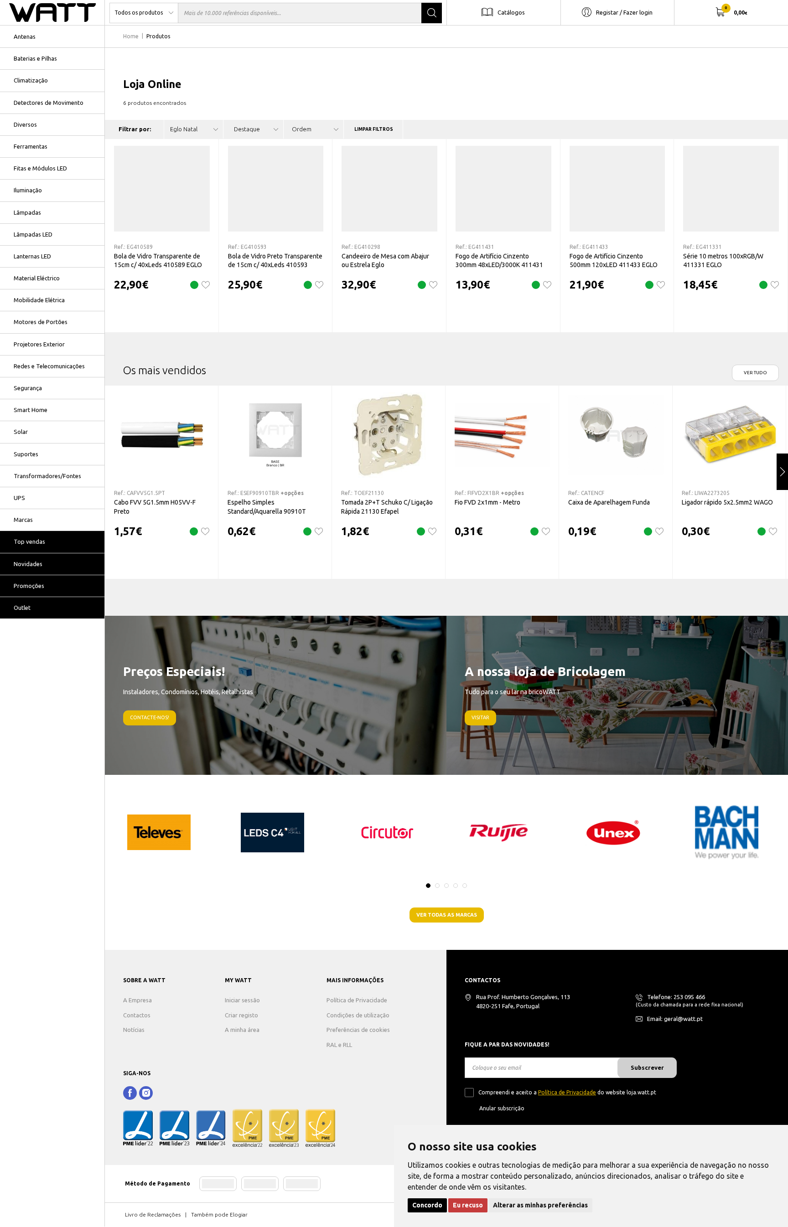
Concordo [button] (427, 1205)
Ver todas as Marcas (446, 915)
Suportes (26, 454)
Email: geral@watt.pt (675, 1019)
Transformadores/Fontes (47, 476)
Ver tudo (755, 372)
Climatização (31, 80)
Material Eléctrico (37, 278)
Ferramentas (30, 146)
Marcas (23, 519)
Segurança (28, 388)
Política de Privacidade (357, 1000)
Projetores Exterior (39, 344)
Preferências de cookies (358, 1029)
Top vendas (29, 541)
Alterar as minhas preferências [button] (540, 1205)
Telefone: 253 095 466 (676, 997)
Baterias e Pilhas (35, 58)
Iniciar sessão (242, 1000)
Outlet (22, 607)
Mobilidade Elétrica (39, 300)
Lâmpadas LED (33, 234)
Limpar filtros (373, 129)
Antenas (25, 36)
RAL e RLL (339, 1044)
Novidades (28, 564)
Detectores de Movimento (48, 102)
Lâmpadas (27, 212)
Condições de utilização (358, 1015)
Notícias (134, 1029)
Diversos (25, 124)
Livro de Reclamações (153, 1214)
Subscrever (647, 1067)
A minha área (242, 1029)
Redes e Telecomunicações (49, 366)
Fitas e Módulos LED (40, 168)
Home (131, 36)
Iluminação (28, 190)
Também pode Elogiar (219, 1214)
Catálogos (511, 12)
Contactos (136, 1015)
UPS (19, 498)
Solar (21, 431)
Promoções (29, 586)
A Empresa (137, 1000)
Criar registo (241, 1015)
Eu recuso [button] (468, 1205)
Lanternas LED (32, 256)
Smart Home (30, 410)
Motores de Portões (40, 322)
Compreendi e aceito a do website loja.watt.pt (567, 1092)
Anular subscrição (501, 1108)
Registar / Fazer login (624, 12)
